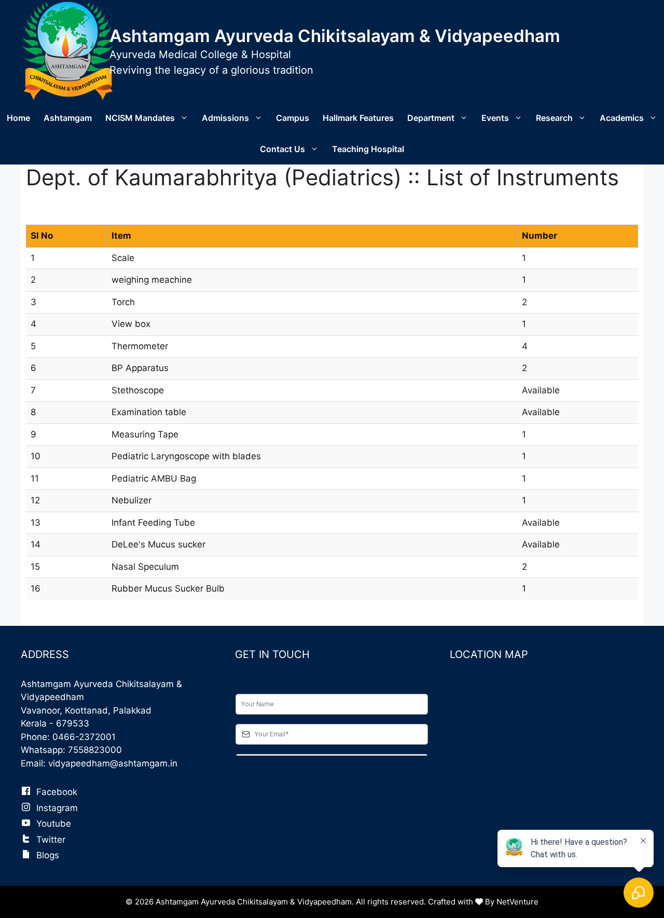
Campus (292, 118)
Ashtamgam (68, 118)
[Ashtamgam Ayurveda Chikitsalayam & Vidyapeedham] (68, 50)
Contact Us (282, 149)
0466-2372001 (84, 737)
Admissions (225, 118)
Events (495, 118)
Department (430, 118)
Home (18, 118)
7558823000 (95, 750)
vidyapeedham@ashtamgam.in (112, 763)
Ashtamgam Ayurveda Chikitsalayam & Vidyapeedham (334, 35)
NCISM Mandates (140, 118)
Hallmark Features (358, 118)
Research (554, 118)
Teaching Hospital (368, 149)
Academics (622, 118)
